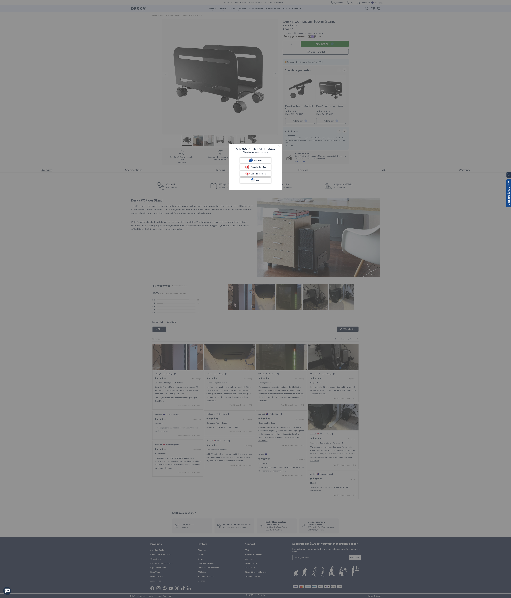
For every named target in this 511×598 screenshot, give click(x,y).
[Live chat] (7, 591)
